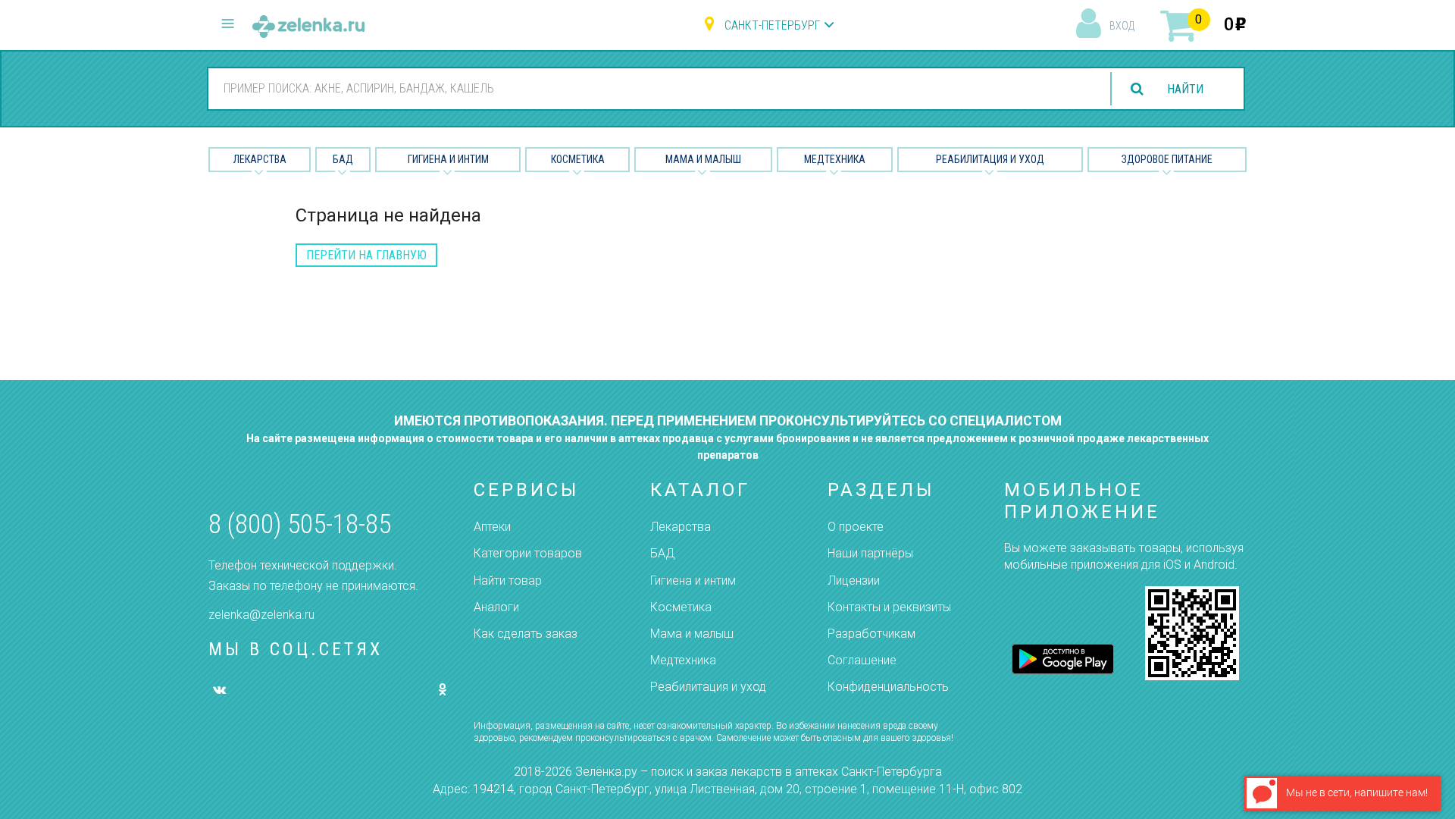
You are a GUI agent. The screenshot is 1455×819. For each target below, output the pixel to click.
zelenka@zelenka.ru (261, 614)
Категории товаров (528, 553)
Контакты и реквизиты (889, 607)
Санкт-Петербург (772, 25)
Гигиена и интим (693, 580)
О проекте (856, 526)
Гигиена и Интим (448, 159)
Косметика (578, 159)
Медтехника (834, 159)
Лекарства (259, 159)
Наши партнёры (870, 553)
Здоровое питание (1167, 159)
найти (1185, 89)
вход (1121, 26)
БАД (343, 159)
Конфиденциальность (888, 686)
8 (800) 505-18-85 (299, 524)
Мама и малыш (703, 159)
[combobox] (650, 88)
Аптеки (492, 526)
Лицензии (854, 580)
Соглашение (862, 660)
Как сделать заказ (525, 633)
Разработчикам (871, 633)
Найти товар (508, 580)
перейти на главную (366, 255)
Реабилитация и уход (990, 159)
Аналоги (496, 607)
